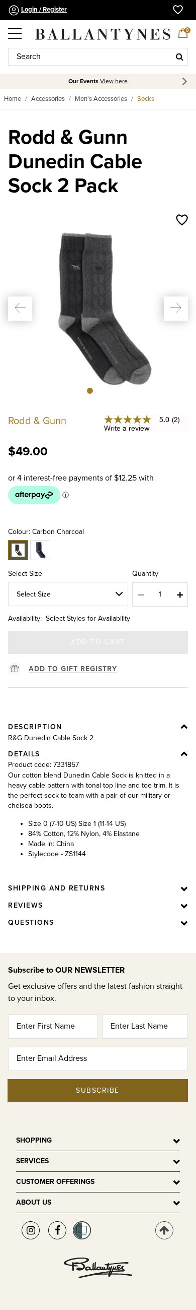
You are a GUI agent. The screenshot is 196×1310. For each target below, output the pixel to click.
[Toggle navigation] (16, 29)
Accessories (48, 99)
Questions (31, 922)
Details (24, 754)
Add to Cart (98, 642)
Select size (25, 573)
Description (35, 727)
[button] (20, 308)
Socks (145, 99)
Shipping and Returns (56, 888)
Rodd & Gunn (37, 421)
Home (12, 99)
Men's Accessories (101, 99)
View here (114, 81)
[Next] (186, 81)
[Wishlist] (182, 220)
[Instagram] (31, 1230)
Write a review (127, 428)
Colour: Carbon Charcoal (46, 531)
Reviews (25, 905)
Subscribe (98, 1090)
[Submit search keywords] (179, 56)
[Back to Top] (164, 1230)
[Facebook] (57, 1230)
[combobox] (98, 57)
